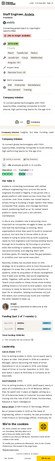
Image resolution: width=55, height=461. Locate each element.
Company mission (10, 132)
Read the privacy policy (11, 450)
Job (21, 122)
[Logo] (9, 3)
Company (35, 122)
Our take (34, 132)
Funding (44, 132)
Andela (29, 14)
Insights (24, 132)
